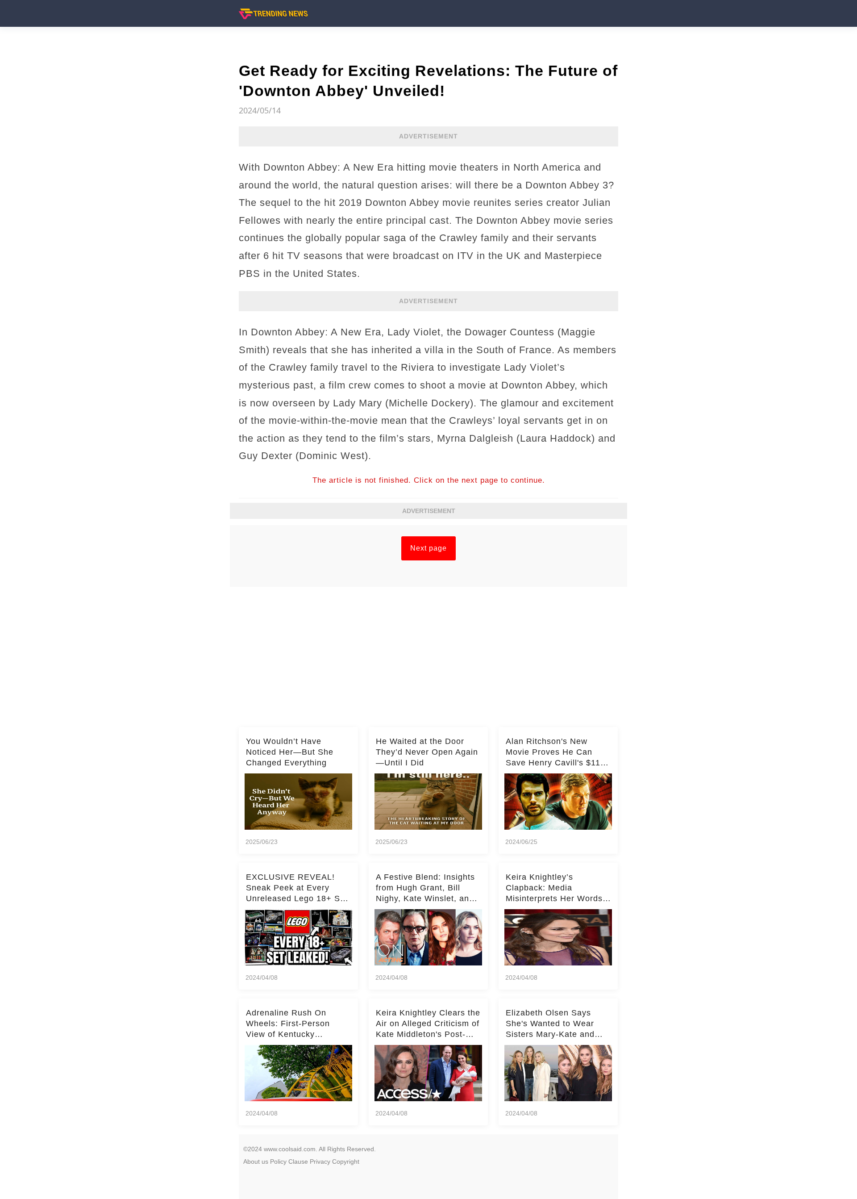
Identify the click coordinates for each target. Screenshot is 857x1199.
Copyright (345, 1161)
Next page (428, 548)
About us (255, 1161)
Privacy (320, 1161)
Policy (278, 1161)
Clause (298, 1161)
